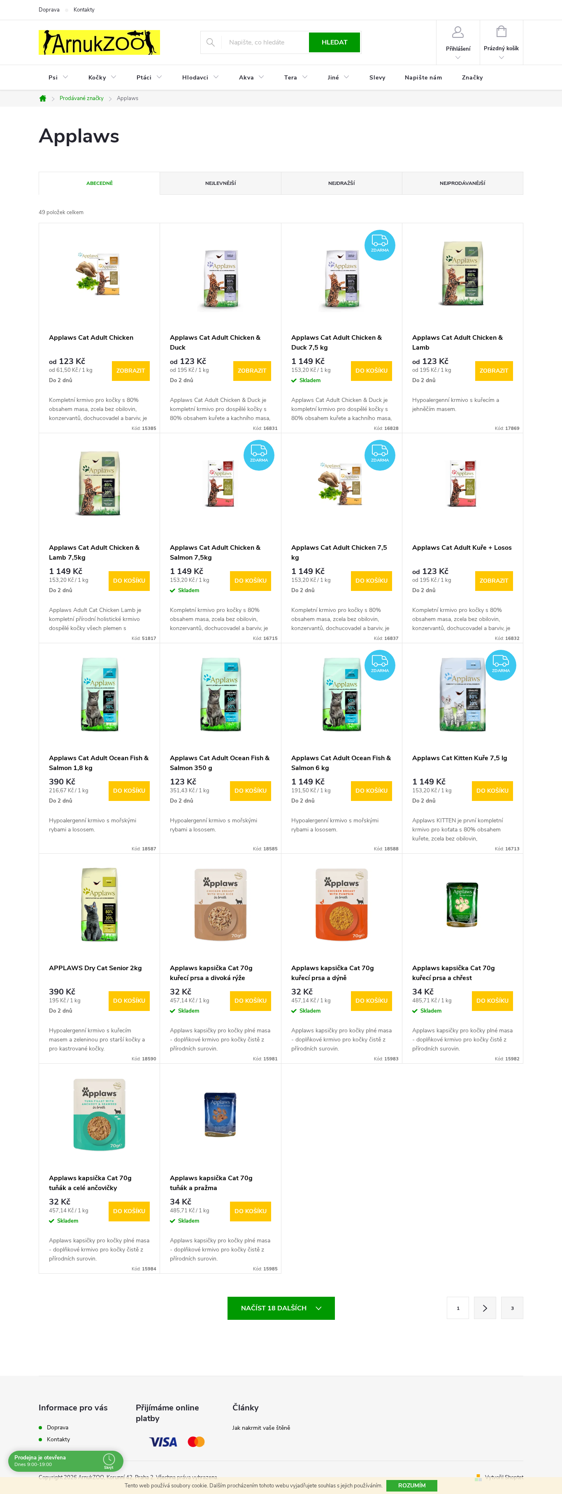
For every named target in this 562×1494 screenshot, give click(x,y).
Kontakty (84, 10)
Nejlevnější (220, 183)
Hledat (335, 42)
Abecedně (99, 183)
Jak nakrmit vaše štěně (261, 1428)
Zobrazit (130, 371)
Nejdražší (341, 183)
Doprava (49, 10)
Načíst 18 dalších (274, 1308)
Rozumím (412, 1485)
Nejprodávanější (462, 183)
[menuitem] (59, 78)
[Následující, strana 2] (485, 1308)
